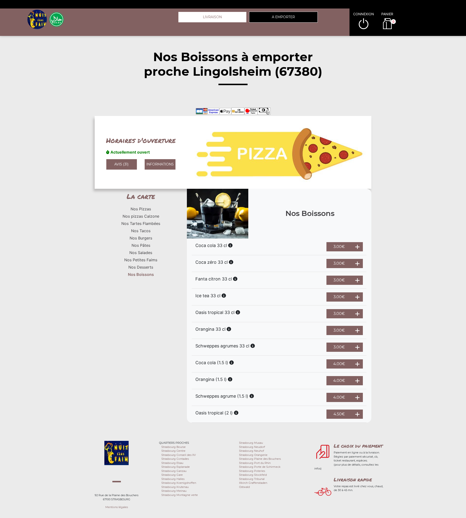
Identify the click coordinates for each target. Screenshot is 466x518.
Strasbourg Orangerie (253, 455)
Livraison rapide (353, 479)
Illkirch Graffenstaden (253, 483)
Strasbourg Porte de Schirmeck (260, 467)
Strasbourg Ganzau (173, 471)
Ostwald (244, 487)
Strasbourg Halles (172, 479)
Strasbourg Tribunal (252, 479)
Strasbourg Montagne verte (179, 495)
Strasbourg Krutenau (175, 487)
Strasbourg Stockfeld (253, 475)
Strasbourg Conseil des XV (178, 455)
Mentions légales (116, 507)
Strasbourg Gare (172, 475)
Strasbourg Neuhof (251, 450)
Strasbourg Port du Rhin (255, 463)
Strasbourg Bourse (173, 447)
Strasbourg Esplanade (175, 467)
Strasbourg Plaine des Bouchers (260, 458)
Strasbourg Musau (251, 442)
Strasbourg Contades (175, 458)
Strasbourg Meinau (173, 491)
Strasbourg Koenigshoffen (178, 483)
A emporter (283, 17)
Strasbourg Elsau (172, 463)
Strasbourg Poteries (252, 471)
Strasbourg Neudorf (252, 447)
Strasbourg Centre (173, 450)
